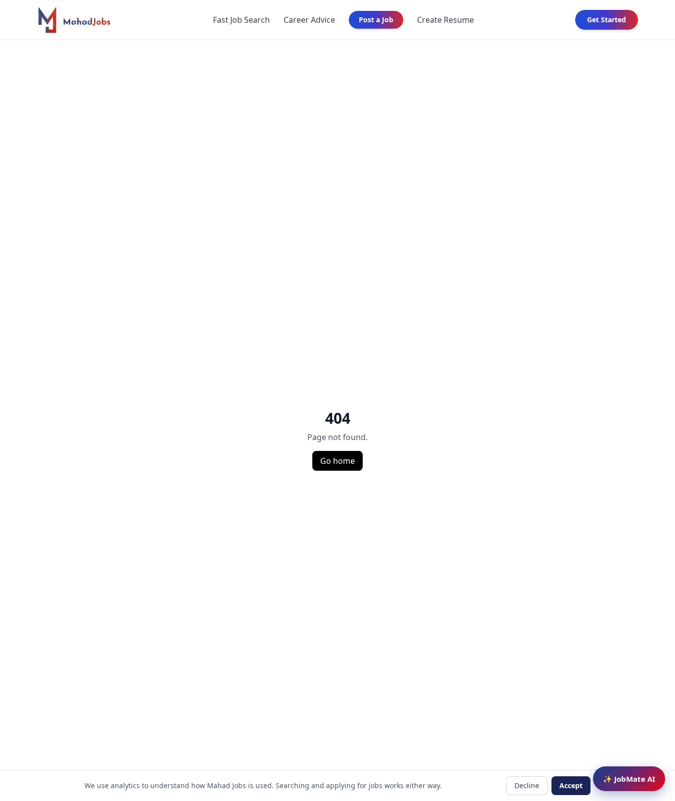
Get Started (606, 19)
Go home (337, 460)
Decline (526, 785)
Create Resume (445, 19)
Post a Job (376, 19)
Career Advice (309, 19)
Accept (571, 785)
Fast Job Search (241, 19)
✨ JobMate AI (629, 779)
